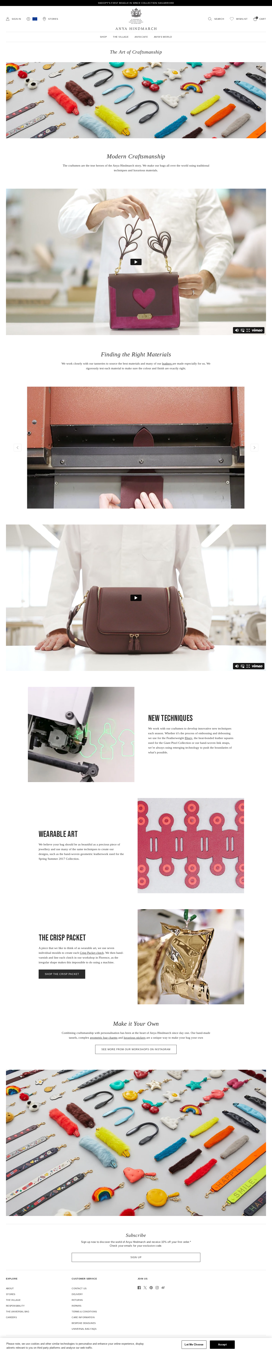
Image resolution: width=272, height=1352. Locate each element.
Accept (222, 1344)
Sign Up (136, 1257)
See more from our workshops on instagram (135, 1049)
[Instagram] (157, 1287)
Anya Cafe (141, 37)
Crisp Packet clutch (92, 952)
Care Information (83, 1317)
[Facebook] (139, 1287)
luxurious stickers (135, 1037)
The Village (13, 1300)
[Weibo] (163, 1287)
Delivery (77, 1294)
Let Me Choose (194, 1344)
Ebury (188, 738)
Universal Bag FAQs (84, 1329)
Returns (77, 1300)
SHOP (103, 37)
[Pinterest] (151, 1287)
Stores (10, 1294)
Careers (11, 1317)
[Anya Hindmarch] (136, 19)
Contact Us (79, 1288)
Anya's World (163, 37)
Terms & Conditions (84, 1311)
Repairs (76, 1306)
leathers (167, 363)
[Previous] (17, 447)
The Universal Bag (17, 1311)
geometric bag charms (103, 1037)
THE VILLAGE (121, 37)
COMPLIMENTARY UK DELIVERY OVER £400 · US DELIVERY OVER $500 (136, 3)
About (10, 1288)
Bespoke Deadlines (84, 1323)
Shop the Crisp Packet (62, 974)
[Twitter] (145, 1287)
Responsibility (15, 1306)
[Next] (254, 447)
